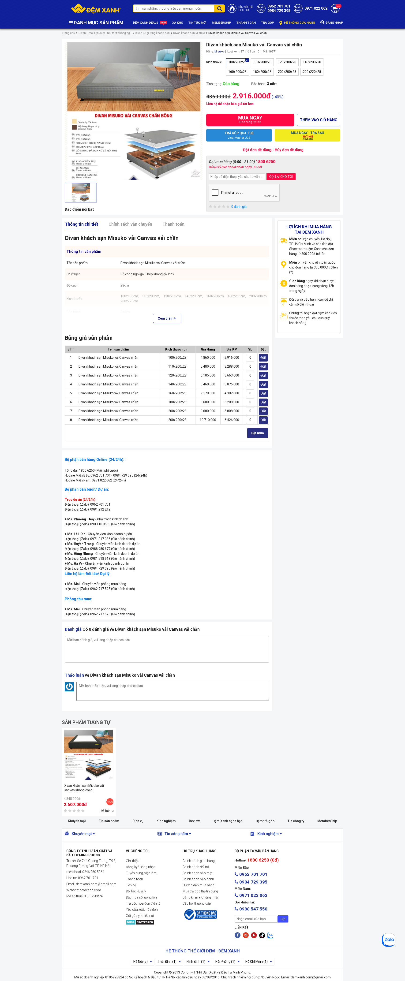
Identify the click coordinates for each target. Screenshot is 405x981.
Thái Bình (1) (167, 961)
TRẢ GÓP (267, 22)
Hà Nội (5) (140, 961)
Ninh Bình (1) (196, 961)
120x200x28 (287, 62)
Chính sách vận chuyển (130, 224)
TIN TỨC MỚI (197, 22)
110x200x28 (262, 62)
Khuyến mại (77, 821)
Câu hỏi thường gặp (197, 903)
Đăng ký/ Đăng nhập (141, 867)
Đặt (263, 357)
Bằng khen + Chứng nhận (201, 897)
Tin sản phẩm (109, 821)
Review (194, 821)
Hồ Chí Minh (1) (256, 961)
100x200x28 (237, 62)
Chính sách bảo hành (198, 879)
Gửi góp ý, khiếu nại (140, 916)
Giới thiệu (132, 861)
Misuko (219, 51)
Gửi (283, 919)
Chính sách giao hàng (199, 861)
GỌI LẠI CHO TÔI (281, 177)
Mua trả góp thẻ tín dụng (200, 891)
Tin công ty (296, 821)
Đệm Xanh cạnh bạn (228, 821)
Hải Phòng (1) (225, 961)
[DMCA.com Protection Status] (150, 922)
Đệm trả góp (265, 821)
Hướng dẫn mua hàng (198, 885)
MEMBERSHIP (221, 22)
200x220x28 (312, 72)
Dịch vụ (137, 821)
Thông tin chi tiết (81, 224)
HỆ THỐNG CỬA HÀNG (299, 22)
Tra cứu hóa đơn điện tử (143, 903)
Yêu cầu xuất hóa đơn (142, 909)
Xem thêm (166, 318)
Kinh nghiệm (166, 821)
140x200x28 (312, 62)
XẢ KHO (177, 22)
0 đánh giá (239, 207)
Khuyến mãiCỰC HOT (245, 8)
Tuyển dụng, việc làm (141, 873)
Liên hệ (131, 885)
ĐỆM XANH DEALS (146, 22)
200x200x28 (287, 72)
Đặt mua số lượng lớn (141, 897)
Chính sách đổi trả (196, 867)
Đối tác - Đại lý (136, 891)
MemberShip (327, 821)
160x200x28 (237, 72)
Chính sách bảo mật (197, 873)
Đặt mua (257, 433)
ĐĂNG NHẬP (334, 22)
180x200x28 (262, 72)
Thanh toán (173, 224)
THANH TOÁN (246, 22)
